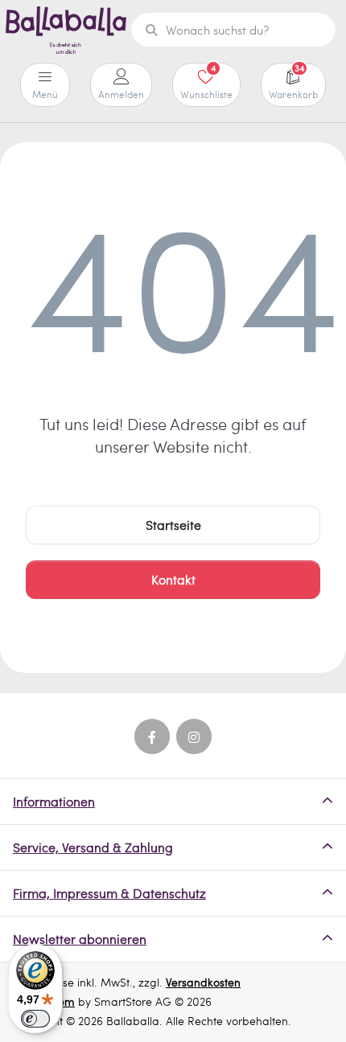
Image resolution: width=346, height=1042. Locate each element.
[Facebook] (152, 736)
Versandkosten (203, 982)
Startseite (173, 524)
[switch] (35, 1019)
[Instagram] (194, 736)
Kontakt (173, 579)
